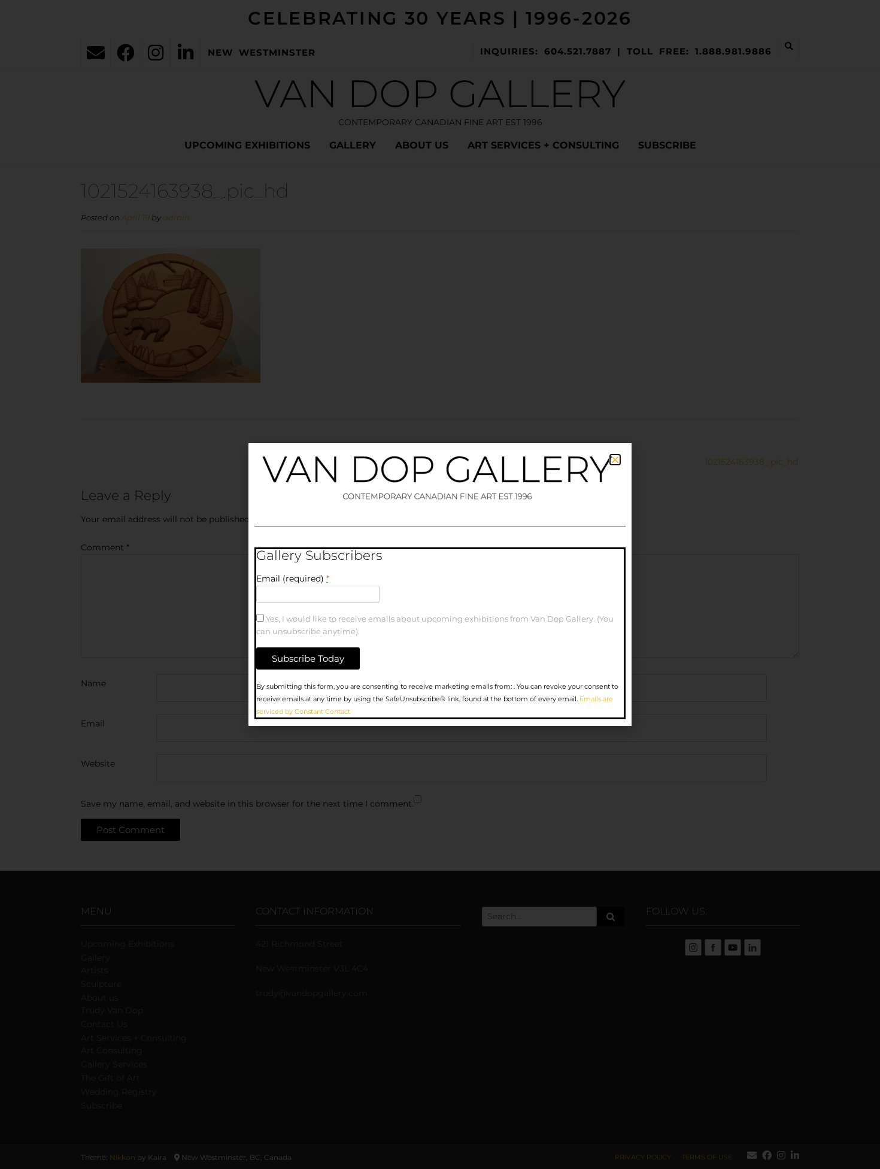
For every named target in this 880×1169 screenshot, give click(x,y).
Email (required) (292, 578)
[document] (440, 584)
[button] (615, 459)
